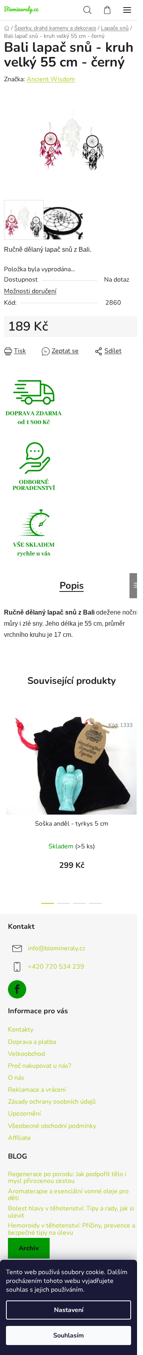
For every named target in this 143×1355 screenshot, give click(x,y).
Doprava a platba (32, 1042)
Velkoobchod (26, 1054)
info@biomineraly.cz (56, 948)
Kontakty (20, 1029)
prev (8, 756)
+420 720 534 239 (56, 966)
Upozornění (24, 1113)
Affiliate (19, 1138)
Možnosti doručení (30, 291)
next (134, 756)
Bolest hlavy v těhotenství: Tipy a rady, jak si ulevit (71, 1212)
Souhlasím (68, 1335)
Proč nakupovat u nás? (39, 1065)
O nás (16, 1077)
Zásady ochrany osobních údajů (52, 1101)
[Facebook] (17, 989)
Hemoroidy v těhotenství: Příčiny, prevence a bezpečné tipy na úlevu (71, 1229)
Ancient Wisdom (51, 79)
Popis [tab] (72, 585)
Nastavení (68, 1310)
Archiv (29, 1248)
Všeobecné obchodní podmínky (52, 1126)
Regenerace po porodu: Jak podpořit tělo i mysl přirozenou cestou (67, 1178)
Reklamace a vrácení (37, 1089)
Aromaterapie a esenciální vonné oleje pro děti (68, 1195)
